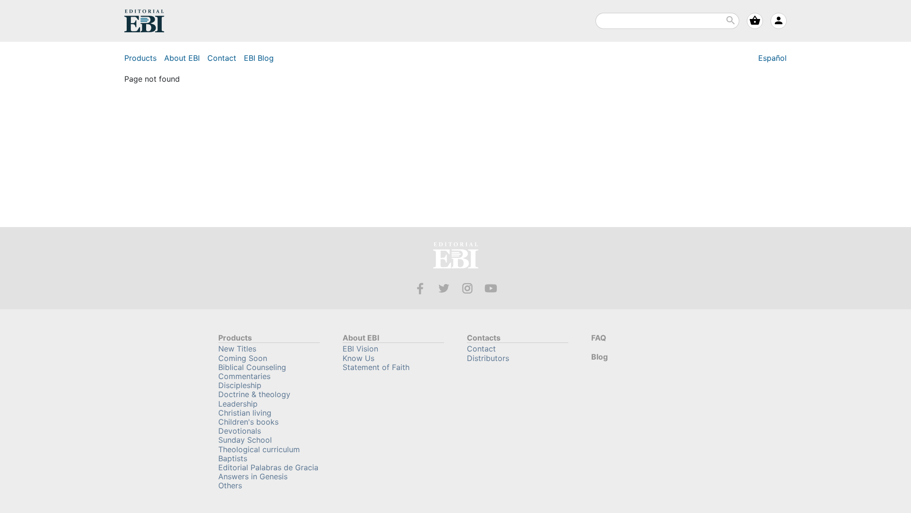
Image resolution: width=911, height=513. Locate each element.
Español (772, 58)
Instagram (467, 288)
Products (140, 58)
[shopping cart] (755, 21)
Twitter (444, 288)
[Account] (779, 21)
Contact (221, 58)
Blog (259, 58)
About (182, 58)
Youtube (491, 288)
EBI (144, 21)
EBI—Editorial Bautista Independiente (455, 256)
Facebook (420, 288)
